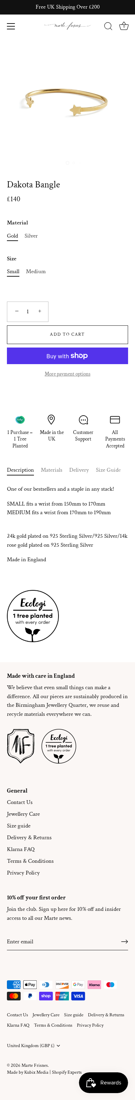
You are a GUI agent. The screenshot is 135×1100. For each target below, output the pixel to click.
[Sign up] (124, 941)
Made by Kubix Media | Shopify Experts (44, 1072)
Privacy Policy (23, 873)
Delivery (79, 470)
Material (17, 222)
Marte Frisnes (34, 1065)
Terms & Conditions (30, 861)
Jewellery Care (23, 814)
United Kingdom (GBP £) (30, 1046)
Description (20, 470)
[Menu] (11, 26)
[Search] (108, 27)
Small (13, 271)
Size (11, 258)
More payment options (67, 373)
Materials (51, 470)
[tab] (24, 470)
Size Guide (108, 470)
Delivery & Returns (29, 837)
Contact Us (20, 802)
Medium (36, 271)
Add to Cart (67, 335)
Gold (12, 235)
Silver (31, 235)
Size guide (18, 826)
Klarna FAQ (21, 849)
